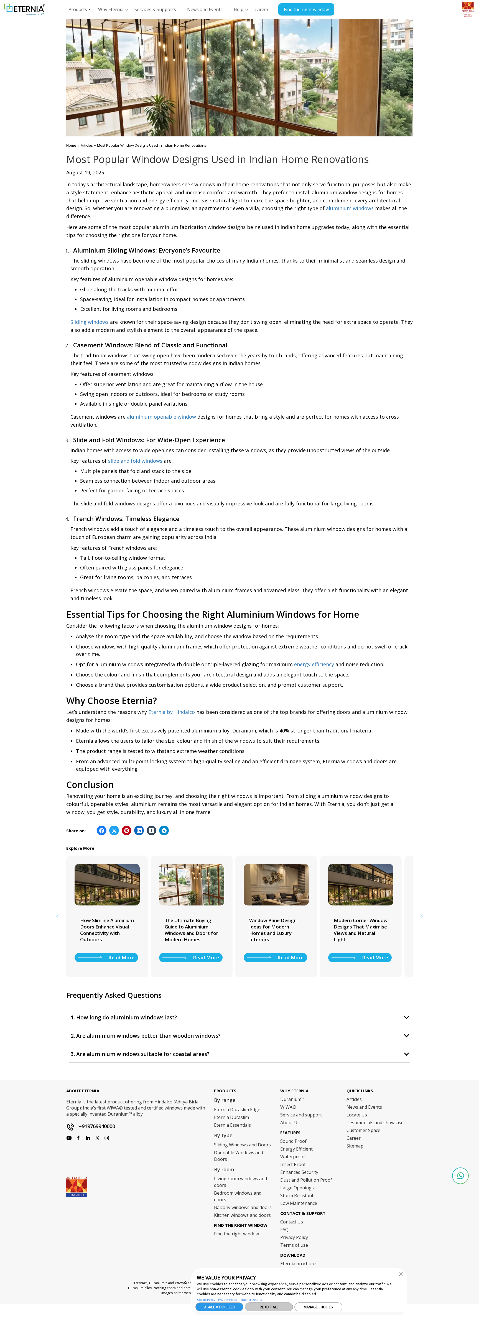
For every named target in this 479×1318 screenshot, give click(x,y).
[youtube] (88, 1138)
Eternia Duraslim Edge (237, 1109)
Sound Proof (293, 1141)
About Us (290, 1122)
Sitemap (354, 1146)
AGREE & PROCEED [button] (219, 1306)
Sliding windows (89, 322)
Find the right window (306, 9)
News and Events (364, 1107)
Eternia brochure (298, 1264)
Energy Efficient (296, 1149)
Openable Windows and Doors (238, 1155)
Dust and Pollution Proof (306, 1180)
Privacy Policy (228, 1299)
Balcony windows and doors (243, 1207)
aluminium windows (350, 208)
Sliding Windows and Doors (242, 1145)
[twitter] (97, 1138)
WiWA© (288, 1107)
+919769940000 (97, 1126)
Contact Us (291, 1222)
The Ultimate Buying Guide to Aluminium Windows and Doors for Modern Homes (191, 930)
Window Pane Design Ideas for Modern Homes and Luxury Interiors (273, 930)
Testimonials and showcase (375, 1122)
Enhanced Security (299, 1172)
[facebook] (69, 1138)
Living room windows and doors (240, 1181)
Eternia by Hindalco (171, 712)
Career (353, 1138)
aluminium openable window (161, 416)
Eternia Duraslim (231, 1117)
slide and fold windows (135, 460)
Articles (87, 145)
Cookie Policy (206, 1299)
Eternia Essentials (232, 1125)
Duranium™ (292, 1099)
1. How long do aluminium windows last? (124, 1018)
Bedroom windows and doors (237, 1196)
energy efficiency (314, 664)
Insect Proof (293, 1164)
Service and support (301, 1115)
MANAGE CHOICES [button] (318, 1306)
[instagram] (78, 1138)
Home (71, 145)
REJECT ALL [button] (269, 1306)
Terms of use (294, 1245)
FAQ (284, 1230)
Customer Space (363, 1130)
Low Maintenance (298, 1203)
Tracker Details (251, 1299)
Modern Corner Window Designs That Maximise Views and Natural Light (361, 930)
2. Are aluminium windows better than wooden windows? (146, 1036)
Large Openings (297, 1188)
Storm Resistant (297, 1195)
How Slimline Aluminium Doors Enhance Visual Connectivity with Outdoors (107, 930)
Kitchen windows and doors (242, 1215)
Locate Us (356, 1115)
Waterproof (292, 1157)
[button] (401, 1273)
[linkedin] (106, 1138)
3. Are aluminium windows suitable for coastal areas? (140, 1054)
